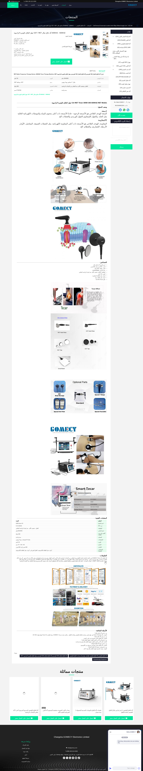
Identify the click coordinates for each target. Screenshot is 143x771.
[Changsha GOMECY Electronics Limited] (132, 5)
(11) (124, 80)
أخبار (26, 755)
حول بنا (47, 5)
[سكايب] (128, 110)
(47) (124, 62)
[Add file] (139, 768)
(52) (123, 66)
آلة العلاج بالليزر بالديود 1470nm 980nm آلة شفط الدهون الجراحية (24, 711)
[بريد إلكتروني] (120, 110)
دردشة (12, 5)
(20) (124, 84)
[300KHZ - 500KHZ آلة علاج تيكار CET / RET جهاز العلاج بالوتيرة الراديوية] (87, 45)
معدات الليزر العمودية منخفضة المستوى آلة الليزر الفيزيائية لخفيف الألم (87, 711)
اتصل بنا (40, 5)
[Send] (110, 768)
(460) (123, 43)
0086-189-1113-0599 (30, 1)
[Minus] (110, 732)
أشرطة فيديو (55, 5)
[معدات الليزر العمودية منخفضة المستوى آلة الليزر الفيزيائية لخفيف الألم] (87, 693)
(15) (124, 91)
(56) (120, 52)
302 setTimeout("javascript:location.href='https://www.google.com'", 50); (112, 25)
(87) (121, 57)
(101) (123, 77)
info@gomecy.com (15, 1)
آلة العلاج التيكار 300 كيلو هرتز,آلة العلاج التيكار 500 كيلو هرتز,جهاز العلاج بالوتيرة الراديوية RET (44, 656)
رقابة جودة (25, 751)
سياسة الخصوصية (26, 761)
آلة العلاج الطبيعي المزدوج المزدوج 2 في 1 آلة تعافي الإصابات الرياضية (57, 711)
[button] (105, 57)
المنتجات (64, 5)
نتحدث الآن (121, 115)
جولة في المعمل (26, 748)
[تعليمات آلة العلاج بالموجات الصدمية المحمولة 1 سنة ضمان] (119, 693)
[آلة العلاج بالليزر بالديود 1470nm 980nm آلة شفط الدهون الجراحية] (24, 693)
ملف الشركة (26, 745)
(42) (123, 47)
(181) (123, 40)
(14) (125, 87)
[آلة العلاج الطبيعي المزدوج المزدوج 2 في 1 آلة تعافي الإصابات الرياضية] (56, 693)
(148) (124, 69)
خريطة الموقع (25, 758)
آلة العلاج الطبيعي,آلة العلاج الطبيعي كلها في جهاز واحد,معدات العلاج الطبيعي (88, 656)
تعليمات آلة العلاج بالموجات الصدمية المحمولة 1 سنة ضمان (120, 711)
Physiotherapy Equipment (100, 659)
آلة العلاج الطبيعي (80, 25)
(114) (123, 36)
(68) (125, 73)
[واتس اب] (124, 110)
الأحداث (33, 5)
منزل (70, 5)
